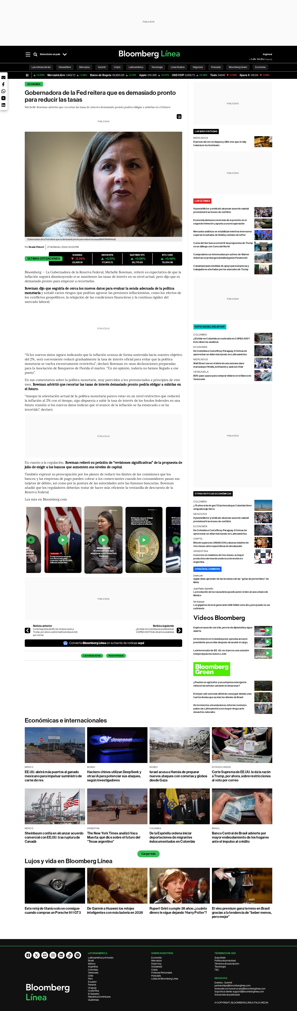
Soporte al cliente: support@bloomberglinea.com (239, 991)
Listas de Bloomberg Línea (164, 978)
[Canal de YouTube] (44, 955)
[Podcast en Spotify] (77, 955)
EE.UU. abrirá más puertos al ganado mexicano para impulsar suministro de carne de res (53, 776)
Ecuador (92, 981)
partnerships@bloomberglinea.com (232, 985)
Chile (90, 975)
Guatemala (93, 999)
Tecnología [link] (157, 67)
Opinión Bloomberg (207, 569)
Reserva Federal (116, 656)
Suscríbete (220, 957)
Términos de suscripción (226, 963)
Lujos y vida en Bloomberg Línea (68, 861)
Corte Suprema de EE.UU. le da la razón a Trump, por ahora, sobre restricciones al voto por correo (55, 632)
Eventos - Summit (223, 982)
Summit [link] (102, 67)
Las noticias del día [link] (41, 67)
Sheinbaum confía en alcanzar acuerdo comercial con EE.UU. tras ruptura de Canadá (54, 837)
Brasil (91, 960)
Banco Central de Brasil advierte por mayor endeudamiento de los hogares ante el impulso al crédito (240, 837)
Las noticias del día (92, 656)
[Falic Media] (251, 59)
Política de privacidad (225, 960)
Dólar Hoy (156, 963)
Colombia (93, 969)
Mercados (156, 960)
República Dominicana (99, 996)
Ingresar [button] (267, 54)
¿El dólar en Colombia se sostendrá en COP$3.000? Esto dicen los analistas (155, 631)
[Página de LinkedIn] (61, 955)
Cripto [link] (117, 67)
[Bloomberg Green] (232, 669)
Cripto (154, 969)
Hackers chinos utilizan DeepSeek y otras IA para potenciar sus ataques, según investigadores (114, 776)
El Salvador (94, 993)
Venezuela (93, 972)
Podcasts (156, 975)
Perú (90, 978)
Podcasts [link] (216, 67)
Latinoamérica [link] (136, 67)
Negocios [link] (198, 67)
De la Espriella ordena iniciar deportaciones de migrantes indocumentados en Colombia (172, 837)
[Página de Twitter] (36, 955)
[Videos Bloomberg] (232, 618)
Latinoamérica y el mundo (100, 957)
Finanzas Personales (161, 972)
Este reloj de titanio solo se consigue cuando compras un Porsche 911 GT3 (53, 910)
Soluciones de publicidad (227, 994)
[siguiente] (179, 630)
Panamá (92, 984)
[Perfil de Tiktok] (69, 955)
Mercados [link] (84, 67)
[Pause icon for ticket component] (27, 75)
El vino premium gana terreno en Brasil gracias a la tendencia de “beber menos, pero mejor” (242, 912)
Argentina (93, 966)
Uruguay (92, 987)
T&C (216, 969)
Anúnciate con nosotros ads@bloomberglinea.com (239, 988)
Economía (34, 84)
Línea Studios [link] (178, 67)
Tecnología (220, 966)
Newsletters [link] (65, 67)
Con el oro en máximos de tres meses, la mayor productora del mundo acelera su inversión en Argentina (218, 559)
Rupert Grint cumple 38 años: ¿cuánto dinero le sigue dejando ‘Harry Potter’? (178, 910)
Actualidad (156, 966)
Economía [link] (260, 67)
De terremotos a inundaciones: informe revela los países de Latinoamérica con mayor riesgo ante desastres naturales (220, 709)
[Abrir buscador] (35, 54)
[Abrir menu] (28, 54)
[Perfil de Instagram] (53, 955)
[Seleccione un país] (65, 54)
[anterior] (27, 630)
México (92, 963)
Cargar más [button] (148, 853)
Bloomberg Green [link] (238, 67)
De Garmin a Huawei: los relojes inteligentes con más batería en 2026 (115, 910)
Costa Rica (93, 990)
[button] (179, 116)
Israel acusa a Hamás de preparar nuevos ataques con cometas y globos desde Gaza (178, 776)
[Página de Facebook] (28, 955)
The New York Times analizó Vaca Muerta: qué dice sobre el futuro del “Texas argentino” (113, 837)
